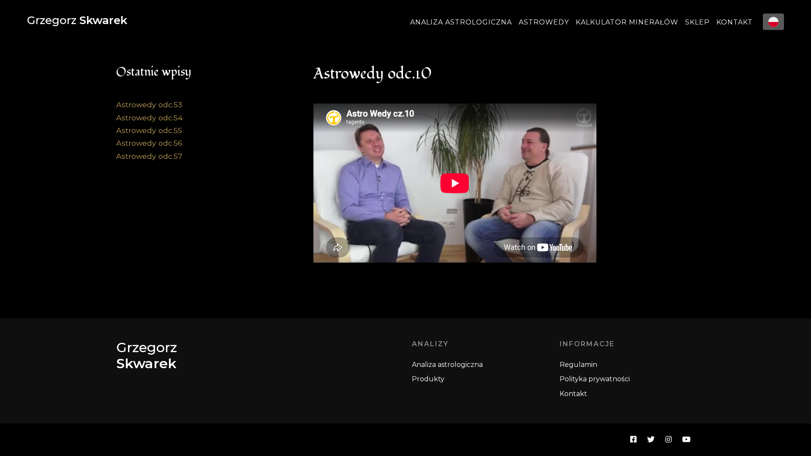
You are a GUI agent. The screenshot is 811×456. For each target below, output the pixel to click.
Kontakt (734, 22)
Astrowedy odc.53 (149, 104)
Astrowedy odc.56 (149, 142)
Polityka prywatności (595, 379)
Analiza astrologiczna (461, 22)
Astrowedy (544, 22)
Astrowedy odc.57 (149, 156)
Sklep (697, 22)
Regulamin (578, 365)
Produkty (428, 379)
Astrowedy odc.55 (149, 130)
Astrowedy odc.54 (149, 117)
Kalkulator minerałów (627, 22)
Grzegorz (77, 20)
